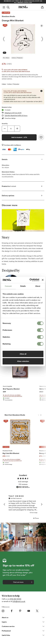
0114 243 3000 (15, 599)
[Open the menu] (4, 7)
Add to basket (19, 137)
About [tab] (37, 286)
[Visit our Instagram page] (3, 610)
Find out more (18, 582)
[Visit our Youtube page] (28, 610)
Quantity (5, 123)
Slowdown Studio (8, 16)
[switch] (40, 330)
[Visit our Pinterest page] (20, 610)
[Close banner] (42, 280)
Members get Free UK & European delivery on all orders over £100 (23, 1)
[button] (4, 504)
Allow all (23, 354)
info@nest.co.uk (19, 601)
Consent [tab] (8, 286)
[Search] (8, 7)
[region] (23, 504)
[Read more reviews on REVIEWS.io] (23, 487)
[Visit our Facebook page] (11, 610)
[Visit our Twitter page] (37, 610)
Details (4, 159)
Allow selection (23, 361)
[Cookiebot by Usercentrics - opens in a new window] (29, 279)
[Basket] (42, 7)
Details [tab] (23, 286)
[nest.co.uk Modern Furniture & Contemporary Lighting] (23, 7)
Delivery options (8, 195)
